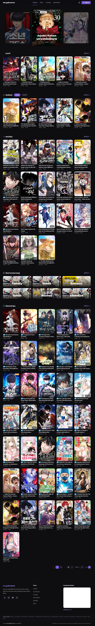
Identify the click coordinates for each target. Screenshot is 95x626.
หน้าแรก (35, 3)
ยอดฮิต (25, 95)
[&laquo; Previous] (53, 567)
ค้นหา (34, 604)
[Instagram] (8, 597)
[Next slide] (87, 28)
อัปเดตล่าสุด (36, 598)
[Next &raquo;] (72, 567)
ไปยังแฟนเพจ (66, 609)
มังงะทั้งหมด (36, 592)
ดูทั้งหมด (86, 53)
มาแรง (17, 95)
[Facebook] (4, 597)
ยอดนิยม (35, 601)
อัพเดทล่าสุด (56, 3)
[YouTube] (17, 597)
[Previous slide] (6, 28)
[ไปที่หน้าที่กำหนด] (89, 567)
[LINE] (12, 597)
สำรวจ (41, 3)
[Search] (79, 2)
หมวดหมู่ (48, 3)
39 (68, 567)
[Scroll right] (89, 72)
